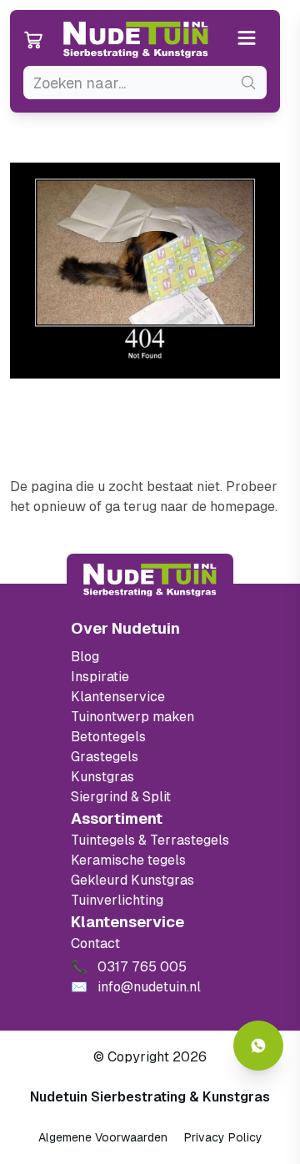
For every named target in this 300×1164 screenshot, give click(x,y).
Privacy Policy (223, 1137)
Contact (95, 943)
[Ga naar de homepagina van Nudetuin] (135, 40)
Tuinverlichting (117, 900)
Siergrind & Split (121, 797)
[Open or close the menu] (247, 39)
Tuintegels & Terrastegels (150, 840)
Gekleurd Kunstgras (132, 880)
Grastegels (104, 757)
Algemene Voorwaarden (103, 1137)
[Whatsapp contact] (258, 1046)
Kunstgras (102, 777)
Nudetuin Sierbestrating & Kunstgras (150, 1097)
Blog (85, 657)
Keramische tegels (128, 860)
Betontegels (108, 737)
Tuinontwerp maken (132, 717)
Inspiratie (100, 677)
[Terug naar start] (150, 580)
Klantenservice (118, 697)
